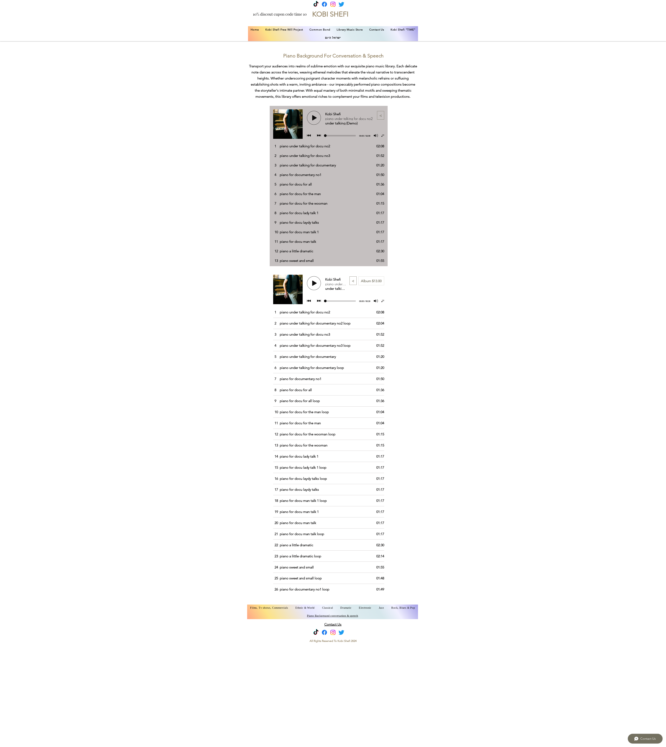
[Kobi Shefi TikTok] (316, 4)
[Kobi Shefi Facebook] (324, 4)
